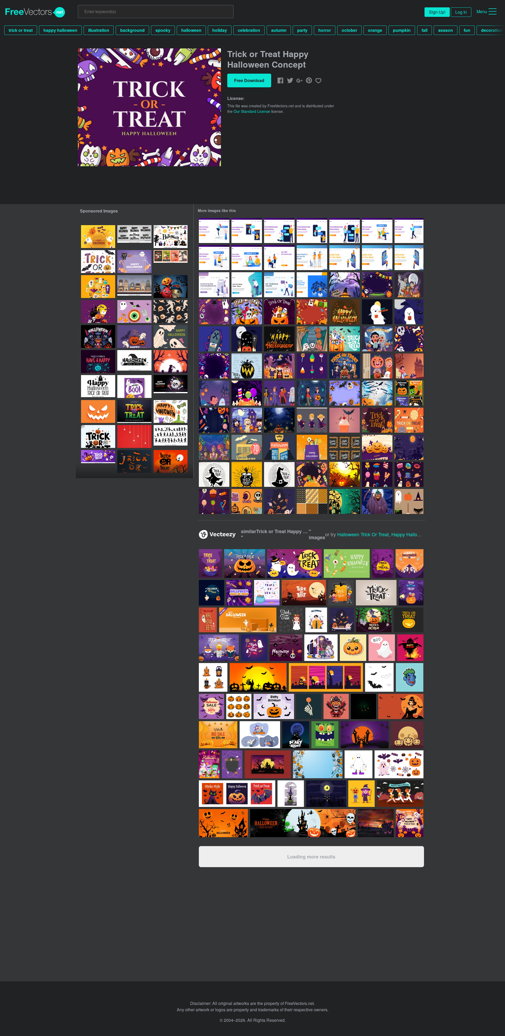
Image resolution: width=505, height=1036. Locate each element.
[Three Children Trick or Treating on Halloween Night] (279, 365)
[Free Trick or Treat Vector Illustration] (344, 420)
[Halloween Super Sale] (279, 447)
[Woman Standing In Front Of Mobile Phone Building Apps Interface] (377, 257)
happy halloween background (423, 534)
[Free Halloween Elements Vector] (409, 501)
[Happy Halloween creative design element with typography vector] (171, 461)
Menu (482, 11)
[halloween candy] (279, 501)
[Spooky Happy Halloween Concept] (377, 393)
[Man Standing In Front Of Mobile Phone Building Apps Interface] (409, 257)
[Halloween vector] (214, 338)
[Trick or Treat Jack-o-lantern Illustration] (246, 365)
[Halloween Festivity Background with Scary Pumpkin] (377, 447)
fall (424, 30)
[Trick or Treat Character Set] (279, 393)
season (445, 30)
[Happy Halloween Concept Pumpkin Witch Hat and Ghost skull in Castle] (98, 236)
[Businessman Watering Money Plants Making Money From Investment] (246, 284)
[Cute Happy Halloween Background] (344, 393)
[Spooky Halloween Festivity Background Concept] (279, 420)
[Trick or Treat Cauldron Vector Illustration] (246, 474)
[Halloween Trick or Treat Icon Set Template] (312, 365)
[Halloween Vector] (246, 338)
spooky (162, 30)
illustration (98, 30)
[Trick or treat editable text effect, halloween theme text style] (134, 411)
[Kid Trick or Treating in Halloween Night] (312, 393)
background (132, 30)
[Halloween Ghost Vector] (377, 311)
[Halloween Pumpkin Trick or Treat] (344, 284)
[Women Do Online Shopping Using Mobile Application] (214, 284)
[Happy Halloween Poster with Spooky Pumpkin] (377, 501)
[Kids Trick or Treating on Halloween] (312, 338)
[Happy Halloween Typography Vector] (344, 311)
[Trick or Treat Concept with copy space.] (134, 261)
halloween (191, 30)
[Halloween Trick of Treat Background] (409, 338)
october (349, 30)
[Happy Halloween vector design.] (98, 361)
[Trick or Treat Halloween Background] (312, 311)
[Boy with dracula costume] (312, 420)
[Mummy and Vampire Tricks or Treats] (377, 338)
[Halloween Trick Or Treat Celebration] (214, 447)
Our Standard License (252, 111)
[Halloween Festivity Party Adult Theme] (344, 365)
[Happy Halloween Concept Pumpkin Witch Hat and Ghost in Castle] (98, 311)
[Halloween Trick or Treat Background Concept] (279, 311)
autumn (278, 30)
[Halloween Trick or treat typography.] (98, 261)
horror (324, 30)
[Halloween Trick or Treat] (377, 365)
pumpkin (402, 30)
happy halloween (60, 30)
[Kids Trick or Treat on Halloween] (409, 284)
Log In (461, 12)
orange (375, 30)
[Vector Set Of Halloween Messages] (344, 447)
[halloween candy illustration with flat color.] (341, 620)
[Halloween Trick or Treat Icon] (377, 474)
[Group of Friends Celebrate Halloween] (246, 420)
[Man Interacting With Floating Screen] (312, 284)
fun (467, 30)
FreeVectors (35, 12)
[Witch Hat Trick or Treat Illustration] (279, 474)
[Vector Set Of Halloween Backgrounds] (312, 501)
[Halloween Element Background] (409, 447)
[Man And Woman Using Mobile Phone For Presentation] (344, 257)
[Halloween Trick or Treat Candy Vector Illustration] (409, 420)
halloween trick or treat (363, 534)
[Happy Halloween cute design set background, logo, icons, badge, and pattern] (134, 311)
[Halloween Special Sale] (246, 447)
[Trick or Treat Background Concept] (214, 365)
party (302, 30)
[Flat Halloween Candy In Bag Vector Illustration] (312, 447)
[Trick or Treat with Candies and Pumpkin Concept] (246, 393)
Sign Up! (437, 12)
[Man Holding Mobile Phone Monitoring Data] (279, 284)
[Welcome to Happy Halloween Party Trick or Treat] (344, 501)
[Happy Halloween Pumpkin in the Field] (344, 474)
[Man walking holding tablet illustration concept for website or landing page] (409, 230)
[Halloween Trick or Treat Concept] (246, 311)
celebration (249, 30)
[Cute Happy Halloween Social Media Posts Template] (409, 393)
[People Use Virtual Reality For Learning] (312, 257)
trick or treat (21, 30)
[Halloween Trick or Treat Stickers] (246, 501)
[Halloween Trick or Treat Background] (214, 311)
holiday (219, 30)
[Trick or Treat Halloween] (409, 365)
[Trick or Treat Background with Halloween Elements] (377, 284)
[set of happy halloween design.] (171, 411)
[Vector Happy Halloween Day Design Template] (171, 361)
